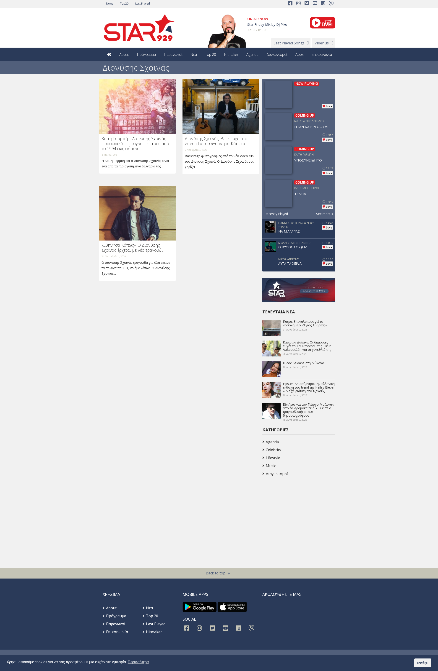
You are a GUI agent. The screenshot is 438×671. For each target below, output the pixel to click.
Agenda (252, 54)
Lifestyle (273, 457)
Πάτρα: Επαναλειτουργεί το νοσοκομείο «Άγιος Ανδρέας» (305, 323)
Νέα (193, 54)
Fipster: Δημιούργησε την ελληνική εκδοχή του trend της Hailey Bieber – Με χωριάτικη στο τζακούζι (309, 387)
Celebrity (273, 449)
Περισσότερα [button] (138, 662)
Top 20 (210, 54)
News (109, 3)
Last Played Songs (289, 43)
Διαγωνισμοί (276, 54)
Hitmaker (231, 54)
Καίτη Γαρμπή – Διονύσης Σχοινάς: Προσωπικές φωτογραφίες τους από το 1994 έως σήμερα (135, 143)
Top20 (124, 3)
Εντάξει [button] (422, 663)
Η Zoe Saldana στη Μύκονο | (305, 363)
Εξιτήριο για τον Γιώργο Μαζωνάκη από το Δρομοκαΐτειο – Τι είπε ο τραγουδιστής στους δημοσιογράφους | (309, 409)
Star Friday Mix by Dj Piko (267, 24)
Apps (299, 54)
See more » (324, 214)
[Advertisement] (298, 514)
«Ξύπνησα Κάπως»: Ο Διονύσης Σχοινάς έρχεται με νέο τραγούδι (132, 247)
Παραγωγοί (173, 54)
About (124, 54)
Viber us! (322, 43)
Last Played (142, 3)
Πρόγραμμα (146, 54)
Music (271, 465)
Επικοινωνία (322, 54)
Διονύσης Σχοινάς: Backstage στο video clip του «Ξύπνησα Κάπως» (216, 141)
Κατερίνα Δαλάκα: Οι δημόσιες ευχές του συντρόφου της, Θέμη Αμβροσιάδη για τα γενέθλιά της (307, 346)
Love (329, 106)
